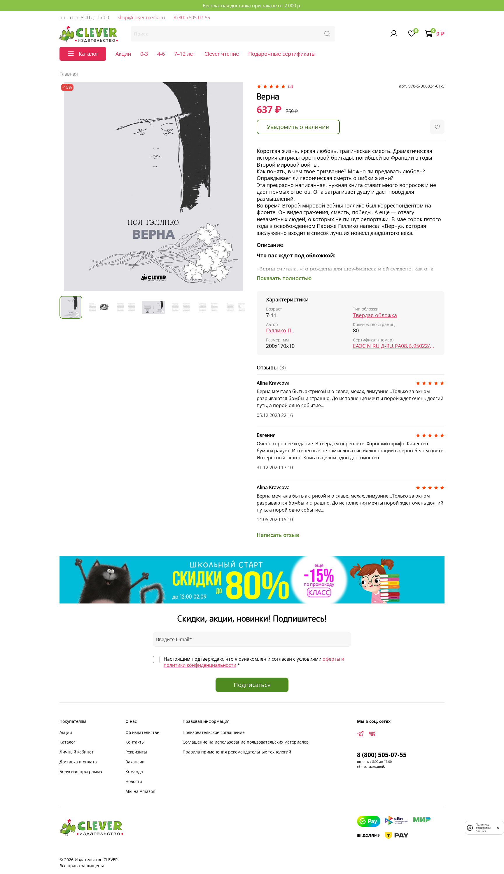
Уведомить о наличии (298, 127)
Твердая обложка (375, 315)
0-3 (144, 53)
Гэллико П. (279, 330)
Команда (134, 771)
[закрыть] (498, 827)
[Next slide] (238, 187)
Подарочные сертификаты (282, 53)
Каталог (67, 742)
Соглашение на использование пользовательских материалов (246, 742)
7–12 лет (184, 53)
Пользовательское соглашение (214, 732)
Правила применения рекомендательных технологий (237, 752)
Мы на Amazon (140, 791)
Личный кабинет (77, 752)
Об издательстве (142, 732)
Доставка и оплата (78, 762)
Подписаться (252, 685)
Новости (133, 781)
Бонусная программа (81, 771)
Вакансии (135, 762)
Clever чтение (221, 53)
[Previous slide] (69, 187)
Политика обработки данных (483, 828)
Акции (123, 53)
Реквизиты (136, 752)
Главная (69, 74)
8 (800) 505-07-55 (192, 17)
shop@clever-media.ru (141, 17)
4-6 (161, 53)
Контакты (135, 742)
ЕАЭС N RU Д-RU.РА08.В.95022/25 (394, 346)
